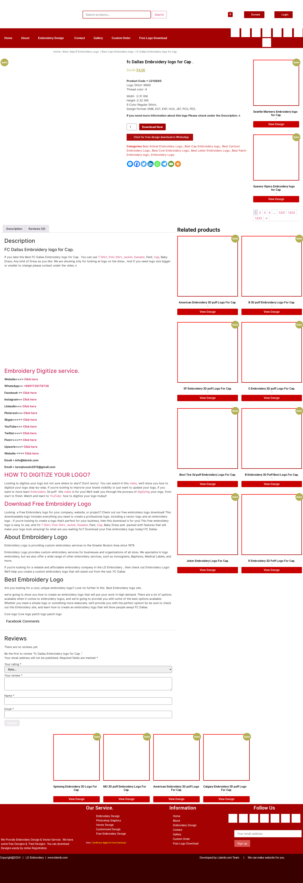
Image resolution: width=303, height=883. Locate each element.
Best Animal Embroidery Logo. (163, 146)
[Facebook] (235, 32)
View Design (276, 124)
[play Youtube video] (88, 317)
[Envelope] (277, 32)
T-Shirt (102, 257)
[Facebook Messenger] (130, 164)
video (133, 483)
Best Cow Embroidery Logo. (171, 150)
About (25, 38)
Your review (13, 675)
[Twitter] (144, 164)
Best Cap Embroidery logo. (118, 51)
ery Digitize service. (52, 370)
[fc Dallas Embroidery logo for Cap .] (16, 191)
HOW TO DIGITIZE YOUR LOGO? (47, 474)
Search (159, 14)
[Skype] (256, 32)
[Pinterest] (266, 42)
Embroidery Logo (162, 154)
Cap (156, 257)
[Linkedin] (287, 32)
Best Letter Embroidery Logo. (210, 150)
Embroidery (38, 491)
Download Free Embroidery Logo (48, 503)
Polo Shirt (115, 257)
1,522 (291, 212)
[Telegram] (164, 164)
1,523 (258, 218)
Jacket (127, 257)
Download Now (152, 127)
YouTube (55, 496)
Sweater (139, 257)
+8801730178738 (36, 386)
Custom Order (121, 38)
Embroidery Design (51, 38)
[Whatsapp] (245, 32)
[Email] (171, 164)
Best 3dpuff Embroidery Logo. (81, 51)
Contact (79, 38)
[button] (52, 38)
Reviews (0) (37, 228)
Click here (31, 379)
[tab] (14, 229)
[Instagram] (298, 32)
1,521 (282, 212)
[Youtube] (266, 32)
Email (9, 709)
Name (9, 695)
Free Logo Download (153, 38)
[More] (178, 164)
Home (8, 38)
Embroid (15, 370)
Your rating (12, 664)
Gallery (98, 38)
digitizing (143, 491)
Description (14, 228)
